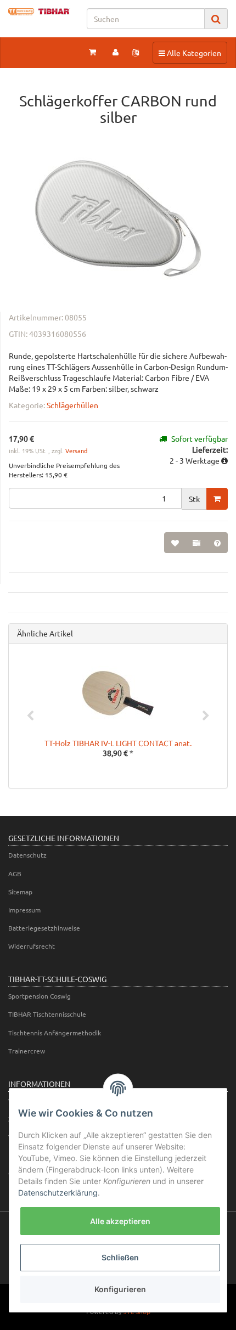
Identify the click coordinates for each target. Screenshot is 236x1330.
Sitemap (20, 891)
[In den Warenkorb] (217, 499)
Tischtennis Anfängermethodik (54, 1032)
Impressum (24, 909)
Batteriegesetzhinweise (44, 927)
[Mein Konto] (115, 51)
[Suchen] (216, 19)
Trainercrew (26, 1050)
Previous (30, 716)
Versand (76, 450)
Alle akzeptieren (120, 1221)
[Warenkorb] (92, 51)
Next (206, 716)
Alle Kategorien (189, 52)
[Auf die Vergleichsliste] (196, 542)
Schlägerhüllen (72, 405)
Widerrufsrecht (31, 946)
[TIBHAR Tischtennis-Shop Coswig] (39, 11)
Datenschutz (27, 854)
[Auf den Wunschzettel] (175, 542)
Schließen (120, 1257)
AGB (14, 873)
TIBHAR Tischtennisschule (47, 1014)
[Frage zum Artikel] (217, 542)
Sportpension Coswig (39, 995)
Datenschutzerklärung (58, 1192)
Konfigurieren (120, 1289)
